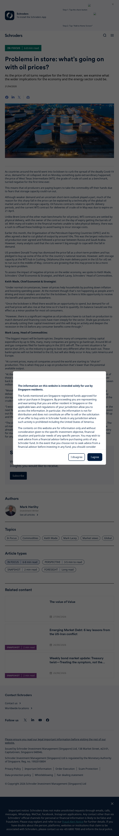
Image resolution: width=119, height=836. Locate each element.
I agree (95, 457)
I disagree (76, 457)
